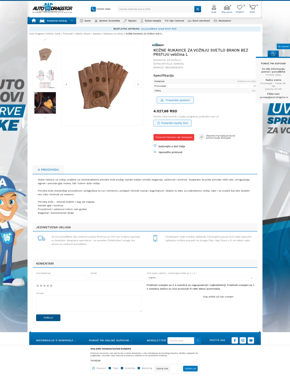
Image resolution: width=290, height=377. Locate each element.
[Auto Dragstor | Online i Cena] (52, 8)
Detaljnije (95, 360)
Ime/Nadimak (43, 273)
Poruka (39, 293)
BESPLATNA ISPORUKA (126, 28)
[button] (159, 9)
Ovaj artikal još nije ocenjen (218, 296)
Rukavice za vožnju (113, 33)
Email (94, 273)
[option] (145, 29)
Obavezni (101, 368)
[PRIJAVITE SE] (183, 341)
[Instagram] (243, 340)
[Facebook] (235, 340)
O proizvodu (48, 169)
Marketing (147, 368)
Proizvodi (68, 33)
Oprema (97, 33)
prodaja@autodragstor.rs (274, 97)
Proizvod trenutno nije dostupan (174, 137)
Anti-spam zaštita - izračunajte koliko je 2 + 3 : (172, 273)
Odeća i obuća (82, 33)
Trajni (115, 368)
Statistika (130, 368)
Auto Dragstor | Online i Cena (44, 33)
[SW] (158, 45)
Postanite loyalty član (174, 123)
